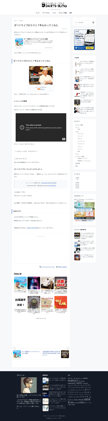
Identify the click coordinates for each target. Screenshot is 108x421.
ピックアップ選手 (80, 156)
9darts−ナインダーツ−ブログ (54, 418)
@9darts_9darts (62, 267)
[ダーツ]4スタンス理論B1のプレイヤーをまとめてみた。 (87, 63)
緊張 (82, 402)
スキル (77, 131)
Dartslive (42, 89)
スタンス (80, 138)
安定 (72, 399)
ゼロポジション (74, 390)
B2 (76, 378)
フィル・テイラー (78, 394)
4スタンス (71, 378)
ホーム (38, 13)
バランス (81, 392)
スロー (82, 387)
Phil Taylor (82, 381)
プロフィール (27, 406)
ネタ (53, 267)
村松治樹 (80, 400)
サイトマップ (54, 416)
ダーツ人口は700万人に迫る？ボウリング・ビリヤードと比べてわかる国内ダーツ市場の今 (57, 387)
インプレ (74, 385)
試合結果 (78, 163)
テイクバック (81, 143)
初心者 (69, 399)
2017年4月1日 (52, 185)
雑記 (71, 13)
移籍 (79, 402)
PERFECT (73, 380)
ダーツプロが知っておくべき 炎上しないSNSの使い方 (87, 256)
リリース (80, 149)
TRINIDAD (85, 383)
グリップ (80, 136)
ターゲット (81, 390)
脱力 (79, 151)
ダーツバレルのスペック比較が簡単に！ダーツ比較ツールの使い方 (87, 242)
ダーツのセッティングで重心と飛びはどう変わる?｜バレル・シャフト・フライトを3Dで (57, 400)
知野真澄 (75, 402)
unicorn (69, 385)
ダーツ (87, 390)
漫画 (71, 402)
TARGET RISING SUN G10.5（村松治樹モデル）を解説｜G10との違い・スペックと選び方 (57, 394)
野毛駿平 (73, 404)
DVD (79, 129)
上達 (90, 397)
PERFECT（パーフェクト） (84, 160)
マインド (80, 146)
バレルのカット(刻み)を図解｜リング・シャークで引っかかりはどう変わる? (57, 407)
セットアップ (81, 141)
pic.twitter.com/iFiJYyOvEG (48, 183)
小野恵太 (76, 399)
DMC (78, 378)
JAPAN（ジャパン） (83, 158)
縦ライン (86, 402)
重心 (70, 404)
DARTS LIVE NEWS (32, 228)
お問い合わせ (62, 416)
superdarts (72, 383)
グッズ (77, 127)
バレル (54, 13)
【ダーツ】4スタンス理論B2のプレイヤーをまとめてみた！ (87, 70)
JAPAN (85, 378)
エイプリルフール (46, 267)
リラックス (76, 397)
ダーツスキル (46, 13)
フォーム (86, 394)
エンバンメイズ (82, 385)
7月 (77, 179)
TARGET (79, 383)
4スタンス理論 (63, 13)
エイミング (80, 133)
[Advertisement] (27, 250)
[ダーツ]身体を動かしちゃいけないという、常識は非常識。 (88, 78)
